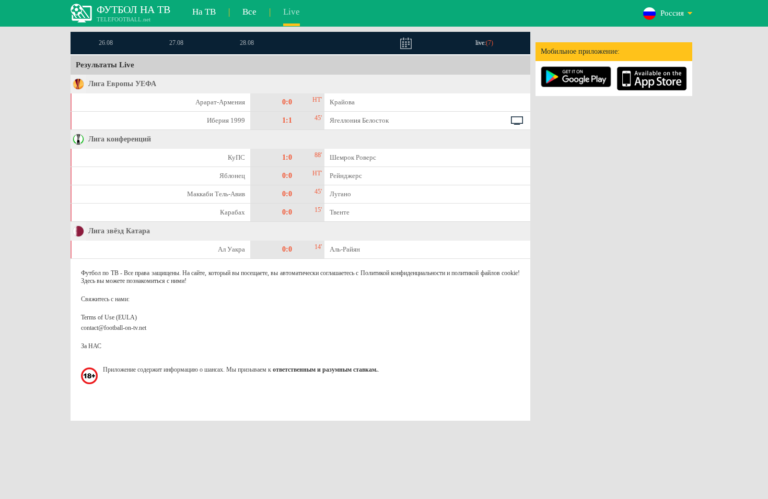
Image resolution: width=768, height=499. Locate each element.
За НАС (91, 346)
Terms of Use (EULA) (109, 317)
